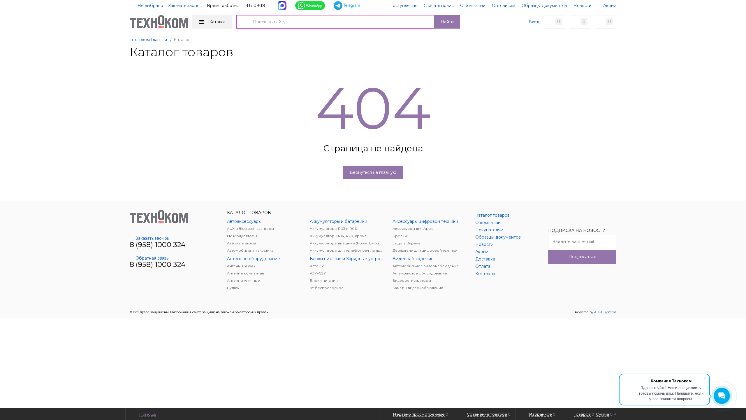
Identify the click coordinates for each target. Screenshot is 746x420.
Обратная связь (152, 258)
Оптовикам (503, 5)
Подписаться (582, 256)
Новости (582, 5)
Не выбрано (149, 5)
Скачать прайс (439, 5)
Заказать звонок (185, 5)
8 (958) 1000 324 (158, 244)
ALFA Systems (605, 312)
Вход (534, 21)
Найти (447, 21)
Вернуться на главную (373, 172)
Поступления (403, 5)
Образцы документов (544, 5)
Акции (609, 5)
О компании (472, 5)
